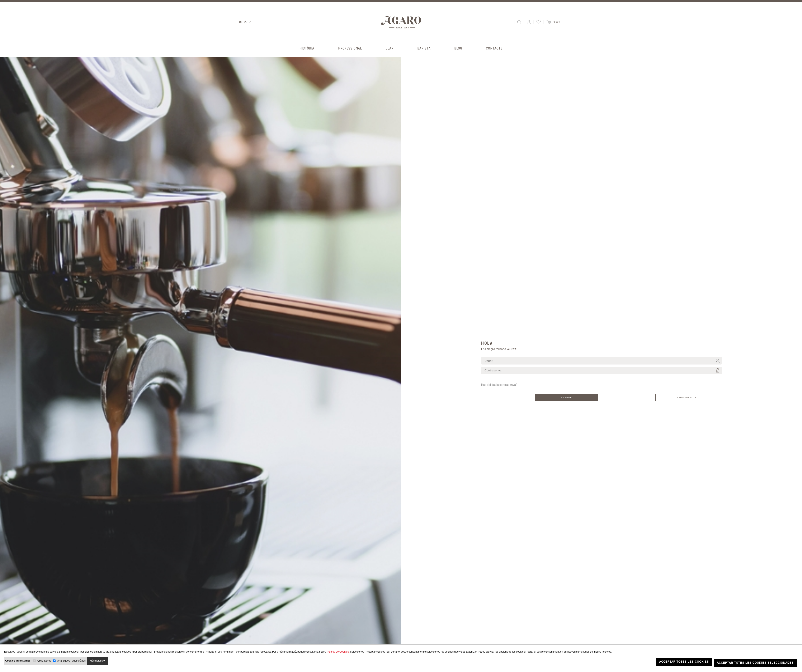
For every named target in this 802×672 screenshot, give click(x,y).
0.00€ (555, 21)
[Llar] (389, 53)
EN (250, 22)
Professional (350, 48)
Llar (389, 48)
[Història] (307, 53)
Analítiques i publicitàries (71, 660)
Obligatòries (44, 660)
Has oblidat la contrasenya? (499, 384)
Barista (424, 48)
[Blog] (458, 53)
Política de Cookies (338, 651)
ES (240, 22)
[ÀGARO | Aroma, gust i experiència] (401, 22)
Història (306, 48)
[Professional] (350, 53)
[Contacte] (494, 53)
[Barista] (424, 53)
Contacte (494, 48)
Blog (458, 48)
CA (245, 22)
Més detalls (96, 660)
